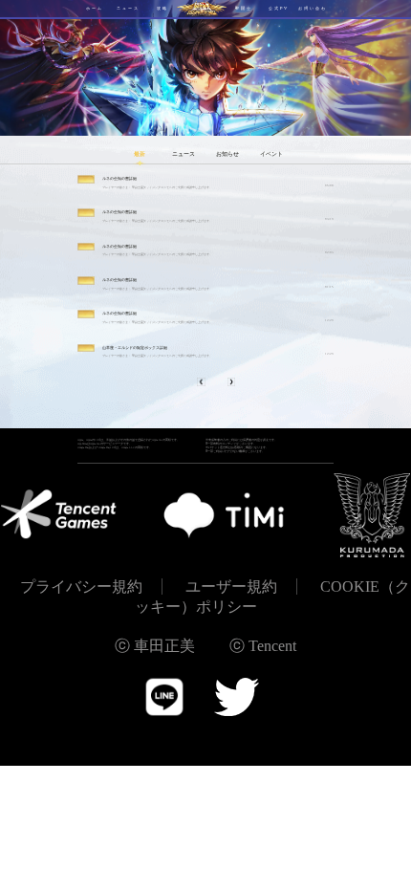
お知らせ (227, 154)
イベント (271, 154)
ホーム (94, 8)
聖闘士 (243, 8)
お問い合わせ (312, 11)
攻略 (162, 8)
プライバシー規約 (81, 586)
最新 (139, 154)
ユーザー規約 (231, 586)
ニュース (128, 8)
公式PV (279, 8)
